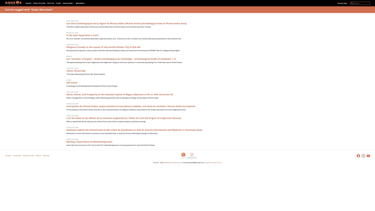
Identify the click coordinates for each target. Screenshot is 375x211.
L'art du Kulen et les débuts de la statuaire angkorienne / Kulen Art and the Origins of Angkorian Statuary (123, 118)
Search (8, 156)
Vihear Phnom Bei (75, 70)
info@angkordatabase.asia (172, 163)
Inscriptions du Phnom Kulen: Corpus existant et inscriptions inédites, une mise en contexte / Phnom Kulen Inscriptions (130, 106)
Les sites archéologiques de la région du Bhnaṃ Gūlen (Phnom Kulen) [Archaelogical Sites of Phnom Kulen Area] (126, 23)
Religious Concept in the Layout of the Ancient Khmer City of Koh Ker (103, 47)
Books (29, 3)
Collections (68, 3)
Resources (80, 3)
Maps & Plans (28, 156)
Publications (39, 3)
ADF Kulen (71, 82)
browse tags (342, 3)
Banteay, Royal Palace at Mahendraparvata (89, 141)
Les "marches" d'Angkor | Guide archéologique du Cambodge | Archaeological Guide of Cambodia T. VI (121, 58)
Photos (50, 3)
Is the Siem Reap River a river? (82, 35)
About (39, 156)
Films (58, 3)
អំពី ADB (46, 156)
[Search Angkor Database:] (351, 3)
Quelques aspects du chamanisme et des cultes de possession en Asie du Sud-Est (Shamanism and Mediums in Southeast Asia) (134, 129)
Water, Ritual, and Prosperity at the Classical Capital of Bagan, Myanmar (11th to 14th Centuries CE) (119, 94)
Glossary (17, 156)
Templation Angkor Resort (213, 163)
